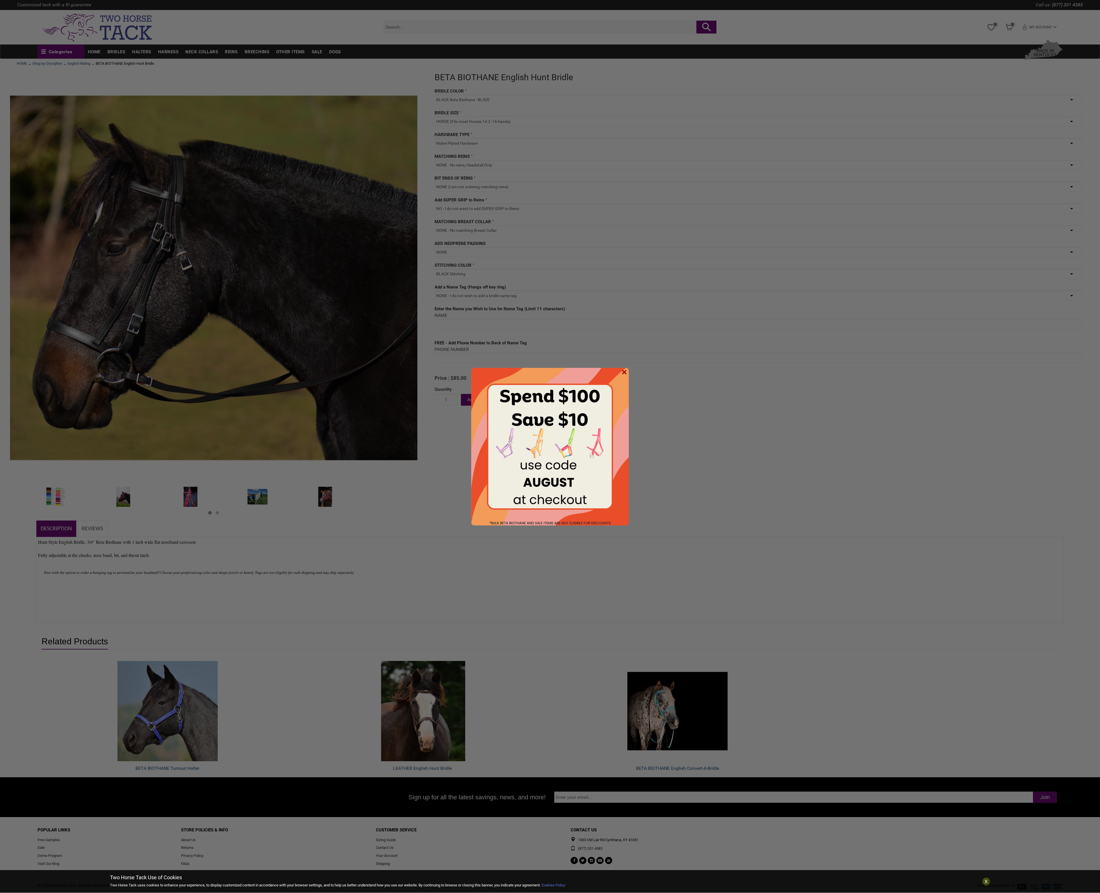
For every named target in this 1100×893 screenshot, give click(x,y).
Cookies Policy (553, 885)
